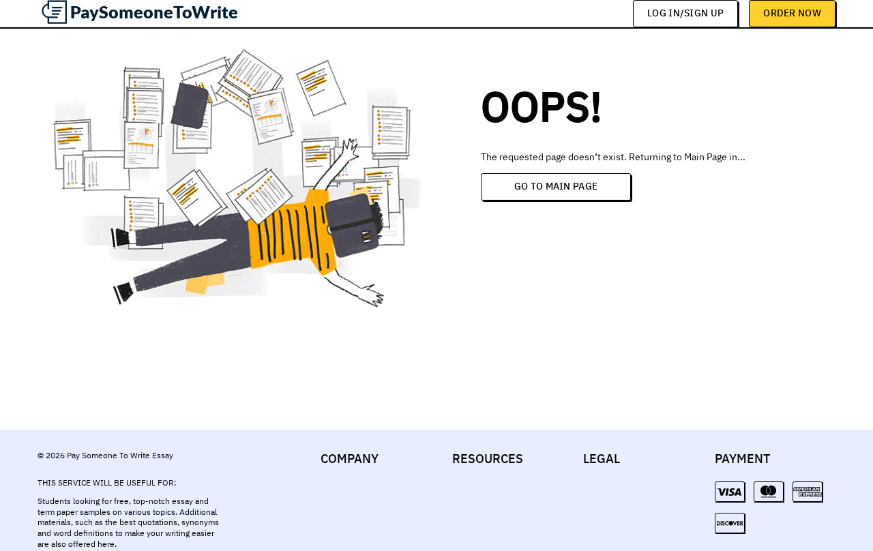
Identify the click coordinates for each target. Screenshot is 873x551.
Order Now (792, 13)
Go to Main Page (556, 186)
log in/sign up (685, 13)
